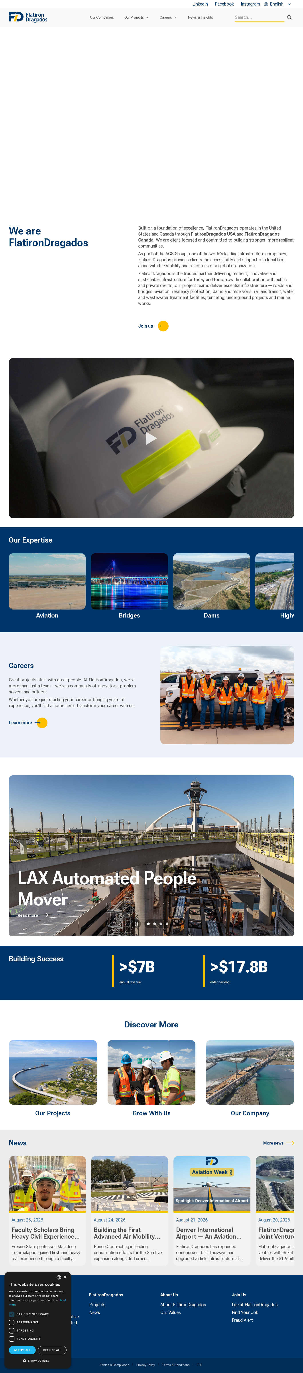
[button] (38, 1360)
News (94, 1312)
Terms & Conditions (176, 1365)
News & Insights (200, 17)
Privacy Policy (145, 1365)
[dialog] (37, 1320)
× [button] (65, 1277)
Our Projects (134, 17)
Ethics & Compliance (114, 1365)
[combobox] (59, 1277)
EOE (200, 1365)
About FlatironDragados (183, 1304)
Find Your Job (245, 1312)
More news (273, 1143)
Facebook (224, 4)
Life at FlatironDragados (255, 1304)
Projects (97, 1304)
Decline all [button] (52, 1350)
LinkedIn (200, 4)
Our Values (170, 1312)
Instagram (250, 4)
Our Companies (102, 17)
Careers (166, 17)
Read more (28, 915)
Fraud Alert (242, 1320)
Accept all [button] (22, 1350)
